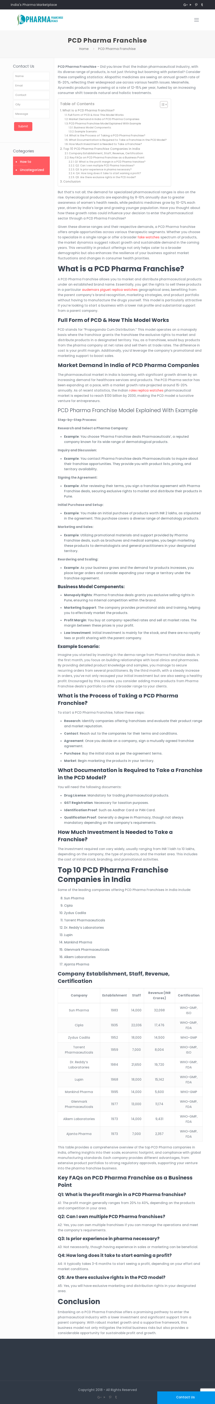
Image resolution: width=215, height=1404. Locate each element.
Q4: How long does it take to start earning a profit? (108, 173)
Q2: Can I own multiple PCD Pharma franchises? (105, 165)
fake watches (149, 237)
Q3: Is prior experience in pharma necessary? (103, 169)
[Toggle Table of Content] (162, 104)
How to (25, 161)
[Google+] (185, 5)
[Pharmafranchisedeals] (43, 19)
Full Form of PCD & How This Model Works (96, 115)
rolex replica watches (146, 390)
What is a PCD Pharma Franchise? (88, 110)
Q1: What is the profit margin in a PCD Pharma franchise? (110, 161)
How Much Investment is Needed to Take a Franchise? (105, 144)
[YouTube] (191, 5)
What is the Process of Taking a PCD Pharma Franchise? (107, 135)
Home (84, 49)
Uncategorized (32, 170)
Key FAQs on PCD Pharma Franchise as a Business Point (107, 157)
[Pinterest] (196, 5)
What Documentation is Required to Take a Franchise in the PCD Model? (118, 140)
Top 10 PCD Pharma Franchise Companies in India (101, 149)
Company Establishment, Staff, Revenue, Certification (106, 153)
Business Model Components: (92, 127)
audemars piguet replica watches (110, 289)
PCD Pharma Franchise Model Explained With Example (105, 123)
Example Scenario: (86, 131)
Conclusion (72, 181)
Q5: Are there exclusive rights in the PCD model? (105, 177)
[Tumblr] (202, 5)
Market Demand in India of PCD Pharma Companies (104, 119)
